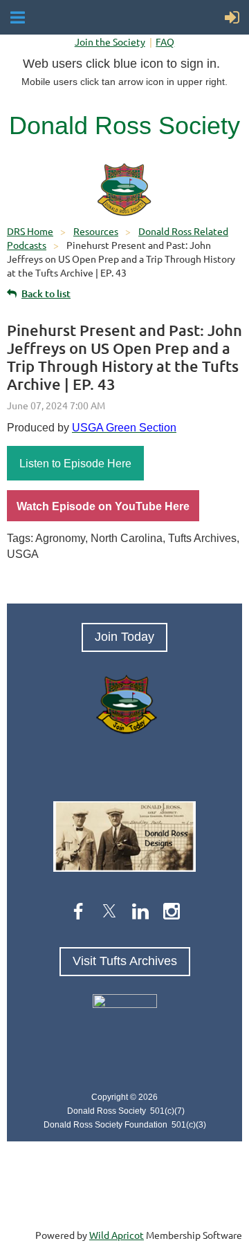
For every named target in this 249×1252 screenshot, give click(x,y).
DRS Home (30, 231)
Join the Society (110, 41)
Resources (95, 231)
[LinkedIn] (140, 911)
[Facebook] (78, 911)
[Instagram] (171, 911)
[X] (109, 911)
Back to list (46, 293)
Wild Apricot (116, 1234)
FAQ (165, 41)
